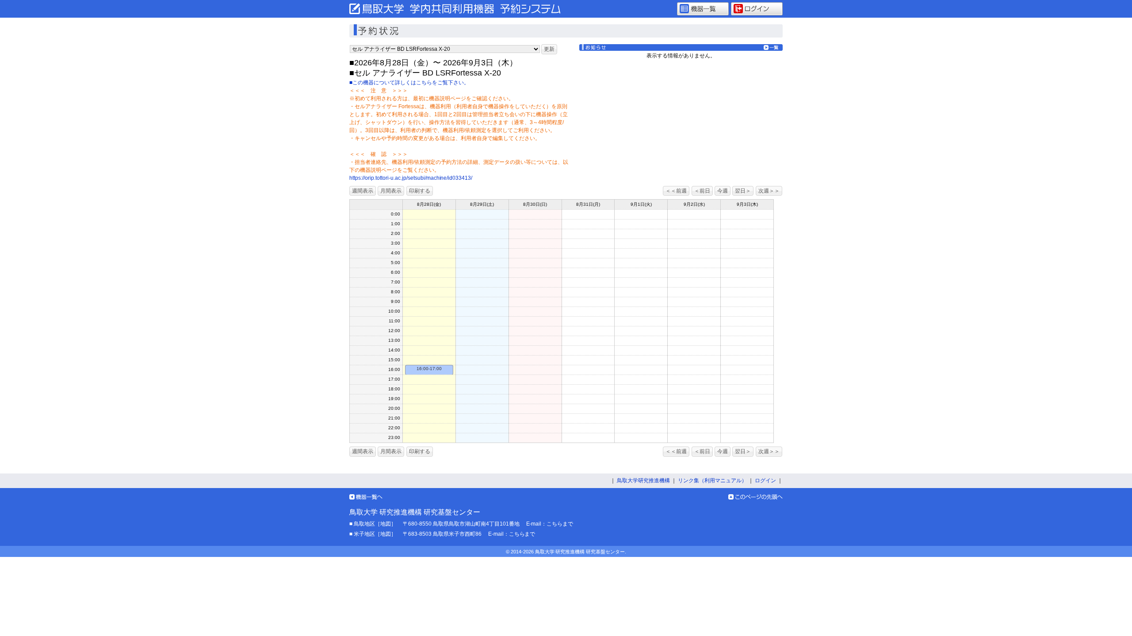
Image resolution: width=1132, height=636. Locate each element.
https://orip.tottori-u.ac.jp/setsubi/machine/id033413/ (410, 178)
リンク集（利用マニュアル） (712, 480)
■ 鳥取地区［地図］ (372, 524)
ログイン (765, 480)
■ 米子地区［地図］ (372, 534)
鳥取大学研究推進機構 (643, 480)
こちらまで (560, 524)
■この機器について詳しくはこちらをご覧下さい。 (409, 83)
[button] (549, 49)
